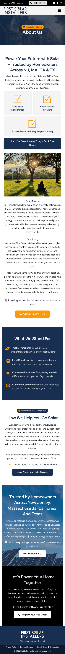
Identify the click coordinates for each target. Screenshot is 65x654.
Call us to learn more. (34, 313)
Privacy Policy (11, 647)
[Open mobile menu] (59, 10)
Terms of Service (26, 647)
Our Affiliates (42, 647)
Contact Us (54, 647)
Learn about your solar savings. (32, 472)
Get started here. (32, 553)
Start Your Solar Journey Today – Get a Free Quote (32, 143)
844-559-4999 (40, 3)
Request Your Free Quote (34, 614)
